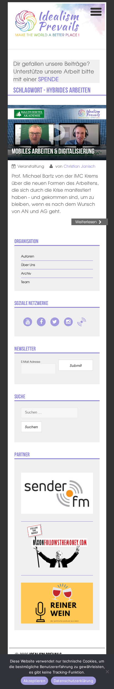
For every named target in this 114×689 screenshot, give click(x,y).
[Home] (47, 23)
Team (25, 282)
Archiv (26, 273)
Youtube (27, 321)
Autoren (27, 256)
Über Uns (28, 264)
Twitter (54, 321)
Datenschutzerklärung (73, 681)
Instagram (68, 321)
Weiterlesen (86, 221)
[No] (107, 671)
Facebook (41, 321)
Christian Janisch (79, 166)
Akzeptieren (34, 681)
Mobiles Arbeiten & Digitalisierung (53, 151)
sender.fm (81, 321)
